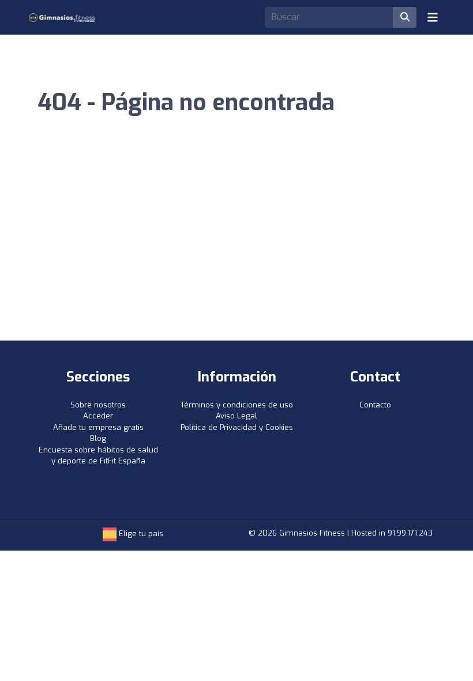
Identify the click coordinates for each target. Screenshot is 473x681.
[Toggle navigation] (432, 17)
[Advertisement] (236, 254)
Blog (98, 438)
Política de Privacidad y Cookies (237, 427)
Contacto (375, 405)
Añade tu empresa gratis (98, 427)
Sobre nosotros (98, 405)
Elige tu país (140, 533)
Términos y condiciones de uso (237, 405)
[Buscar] (404, 17)
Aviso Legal (236, 416)
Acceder (98, 416)
